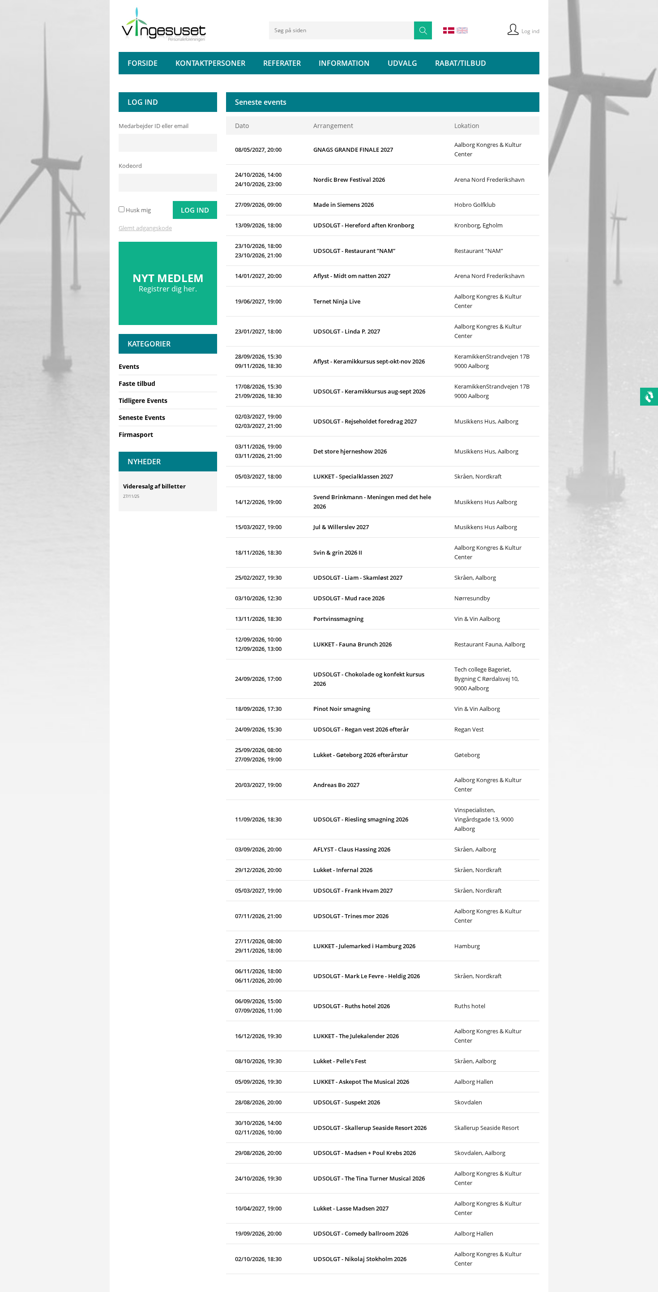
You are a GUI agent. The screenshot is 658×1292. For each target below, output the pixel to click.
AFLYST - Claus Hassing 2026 (351, 849)
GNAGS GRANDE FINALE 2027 (353, 149)
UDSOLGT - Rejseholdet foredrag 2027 (365, 421)
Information (344, 63)
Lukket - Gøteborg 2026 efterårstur (360, 755)
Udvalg (402, 63)
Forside (143, 63)
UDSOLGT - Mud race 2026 (349, 598)
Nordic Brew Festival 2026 (349, 179)
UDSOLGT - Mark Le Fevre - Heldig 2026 (366, 976)
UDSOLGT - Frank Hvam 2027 (353, 890)
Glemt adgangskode (145, 228)
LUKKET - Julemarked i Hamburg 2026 (364, 946)
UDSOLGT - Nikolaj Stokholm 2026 (359, 1259)
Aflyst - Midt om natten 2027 (351, 276)
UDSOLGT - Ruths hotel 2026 (351, 1006)
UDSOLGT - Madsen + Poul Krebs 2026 (364, 1153)
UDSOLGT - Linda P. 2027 (346, 331)
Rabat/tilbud (460, 63)
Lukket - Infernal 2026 (342, 870)
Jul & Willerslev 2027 (341, 527)
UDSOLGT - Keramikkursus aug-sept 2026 (369, 391)
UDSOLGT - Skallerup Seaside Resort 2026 (370, 1128)
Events (129, 366)
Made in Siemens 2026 (343, 205)
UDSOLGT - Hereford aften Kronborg (363, 225)
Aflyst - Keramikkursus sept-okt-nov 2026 (369, 361)
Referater (282, 63)
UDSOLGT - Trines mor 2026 (351, 916)
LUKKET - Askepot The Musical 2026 (361, 1082)
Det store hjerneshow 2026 (350, 451)
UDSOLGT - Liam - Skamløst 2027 (357, 577)
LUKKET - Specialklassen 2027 (353, 476)
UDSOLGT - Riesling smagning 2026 (360, 819)
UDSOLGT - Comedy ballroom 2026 (360, 1233)
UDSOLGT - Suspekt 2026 (346, 1102)
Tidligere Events (143, 400)
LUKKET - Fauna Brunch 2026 (352, 644)
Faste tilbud (137, 383)
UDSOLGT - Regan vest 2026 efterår (361, 729)
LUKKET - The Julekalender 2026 (356, 1036)
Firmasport (136, 434)
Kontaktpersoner (210, 63)
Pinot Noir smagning (341, 709)
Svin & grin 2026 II (337, 552)
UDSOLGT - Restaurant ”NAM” (354, 251)
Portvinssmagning (338, 619)
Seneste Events (142, 417)
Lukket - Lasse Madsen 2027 (351, 1208)
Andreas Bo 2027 (336, 785)
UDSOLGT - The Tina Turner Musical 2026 (369, 1178)
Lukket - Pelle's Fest (339, 1061)
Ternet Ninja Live (336, 301)
